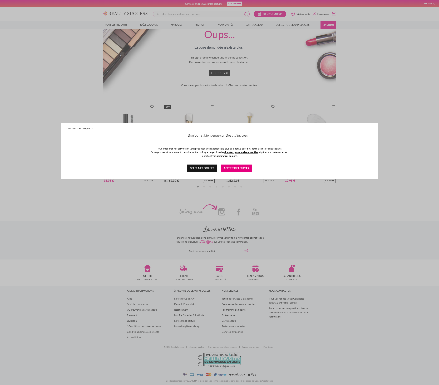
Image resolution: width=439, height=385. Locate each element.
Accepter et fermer (236, 168)
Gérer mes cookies (202, 168)
